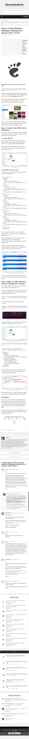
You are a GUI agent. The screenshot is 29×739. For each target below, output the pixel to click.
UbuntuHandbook (14, 4)
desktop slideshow (10, 430)
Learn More (17, 733)
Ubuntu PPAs (11, 718)
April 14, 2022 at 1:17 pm (12, 541)
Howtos (3, 430)
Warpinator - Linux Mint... (14, 457)
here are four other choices (11, 90)
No (12, 733)
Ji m (6, 708)
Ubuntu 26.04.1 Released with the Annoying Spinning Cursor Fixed (15, 601)
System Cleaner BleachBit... (15, 452)
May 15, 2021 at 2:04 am (13, 532)
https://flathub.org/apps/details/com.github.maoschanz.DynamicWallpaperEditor (16, 507)
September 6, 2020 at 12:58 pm (17, 513)
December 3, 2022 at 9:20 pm (13, 581)
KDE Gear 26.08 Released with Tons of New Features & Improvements (15, 643)
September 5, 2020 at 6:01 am (13, 469)
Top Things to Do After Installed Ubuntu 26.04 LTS (15, 655)
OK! (9, 733)
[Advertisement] (12, 46)
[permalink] (27, 430)
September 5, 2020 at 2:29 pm (14, 493)
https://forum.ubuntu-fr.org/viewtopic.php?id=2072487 (15, 573)
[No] (27, 732)
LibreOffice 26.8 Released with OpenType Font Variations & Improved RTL (16, 606)
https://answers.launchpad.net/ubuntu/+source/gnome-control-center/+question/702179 (16, 571)
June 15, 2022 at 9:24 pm (15, 559)
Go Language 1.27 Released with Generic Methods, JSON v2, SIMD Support (15, 620)
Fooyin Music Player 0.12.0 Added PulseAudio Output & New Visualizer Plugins (16, 699)
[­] (14, 0)
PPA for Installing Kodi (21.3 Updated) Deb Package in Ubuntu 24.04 (15, 709)
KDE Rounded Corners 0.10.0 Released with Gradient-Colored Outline (15, 629)
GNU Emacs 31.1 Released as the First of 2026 (16, 610)
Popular (14, 651)
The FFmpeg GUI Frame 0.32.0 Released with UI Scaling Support (15, 704)
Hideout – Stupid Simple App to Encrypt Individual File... (16, 674)
